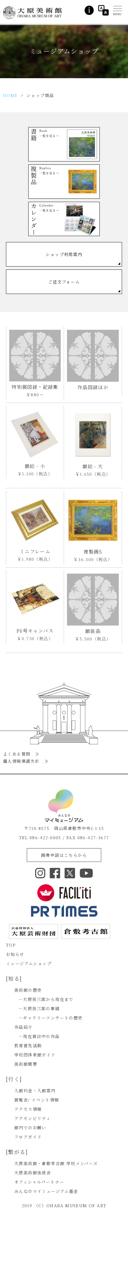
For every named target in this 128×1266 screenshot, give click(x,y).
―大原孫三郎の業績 (39, 1008)
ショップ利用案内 (64, 254)
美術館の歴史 (28, 990)
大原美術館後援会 (32, 1173)
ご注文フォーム (64, 282)
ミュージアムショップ (28, 963)
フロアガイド (28, 1137)
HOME (10, 95)
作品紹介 (23, 1027)
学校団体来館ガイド (35, 1055)
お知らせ (15, 954)
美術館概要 (25, 1064)
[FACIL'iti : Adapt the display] (64, 892)
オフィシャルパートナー (39, 1182)
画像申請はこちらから (64, 855)
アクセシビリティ (32, 1118)
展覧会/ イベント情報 (36, 1100)
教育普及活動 (28, 1045)
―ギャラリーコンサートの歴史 (50, 1018)
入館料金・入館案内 (35, 1090)
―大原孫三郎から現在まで (46, 999)
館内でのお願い (30, 1128)
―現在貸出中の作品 (39, 1036)
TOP (10, 945)
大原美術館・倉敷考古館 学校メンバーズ (56, 1163)
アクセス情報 (28, 1109)
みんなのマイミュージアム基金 (46, 1191)
